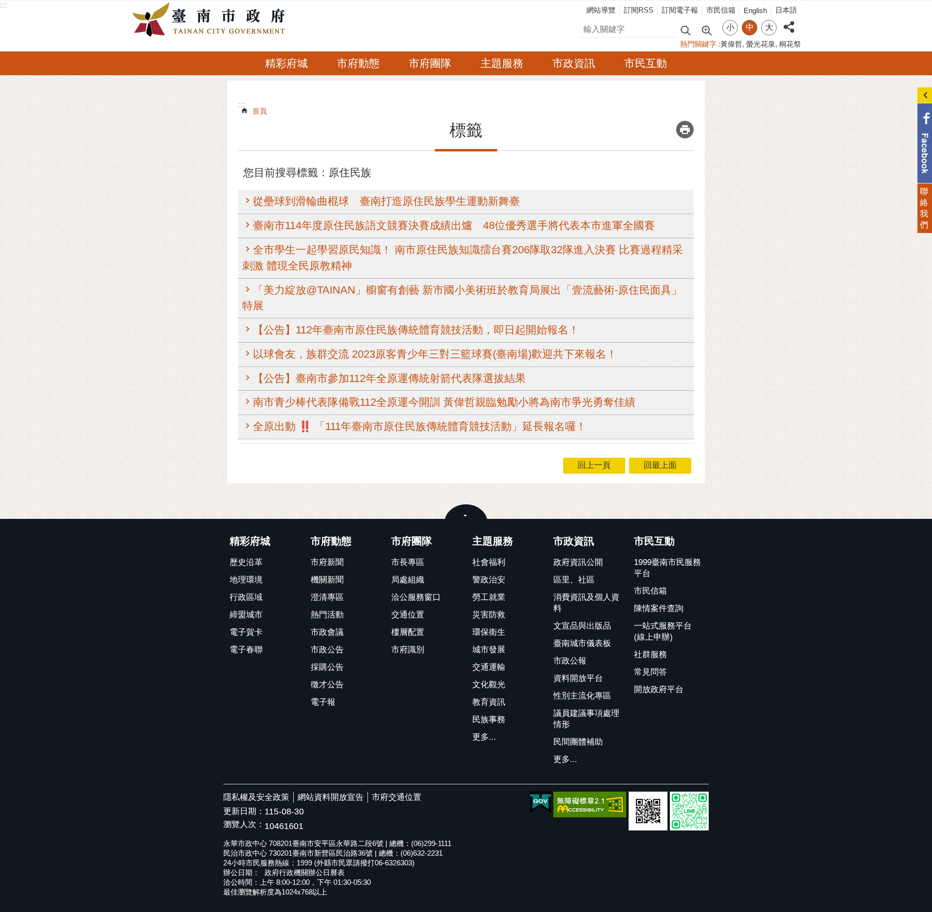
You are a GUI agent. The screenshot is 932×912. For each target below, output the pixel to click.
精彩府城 (286, 63)
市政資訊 (573, 63)
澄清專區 (327, 597)
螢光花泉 (760, 44)
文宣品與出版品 (582, 625)
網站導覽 (601, 10)
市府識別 (407, 649)
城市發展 (488, 649)
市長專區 (407, 562)
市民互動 (645, 63)
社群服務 (650, 654)
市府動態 (358, 63)
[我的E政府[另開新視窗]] (540, 803)
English (755, 10)
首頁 (259, 111)
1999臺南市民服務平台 (667, 568)
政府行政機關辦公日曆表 (305, 872)
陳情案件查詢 (658, 608)
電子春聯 (246, 649)
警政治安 (488, 579)
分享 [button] (789, 21)
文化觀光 (488, 684)
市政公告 (327, 649)
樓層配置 (407, 632)
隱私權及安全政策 (256, 797)
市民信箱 (720, 10)
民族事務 (488, 719)
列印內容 (685, 129)
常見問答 (650, 672)
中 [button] (750, 27)
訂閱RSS (638, 10)
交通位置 (407, 614)
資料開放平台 (578, 678)
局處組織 (407, 579)
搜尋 (588, 28)
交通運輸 (488, 667)
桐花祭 (790, 44)
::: (3, 5)
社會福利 (488, 562)
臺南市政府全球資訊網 (211, 19)
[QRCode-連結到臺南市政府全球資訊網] (648, 811)
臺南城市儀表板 (582, 643)
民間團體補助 (578, 741)
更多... (484, 737)
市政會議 (327, 632)
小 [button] (730, 27)
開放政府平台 (658, 689)
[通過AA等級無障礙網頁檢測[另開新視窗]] (589, 804)
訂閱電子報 (680, 10)
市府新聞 (327, 562)
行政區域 (246, 597)
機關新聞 (327, 579)
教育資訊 (488, 702)
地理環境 (246, 579)
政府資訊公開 (578, 562)
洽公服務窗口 (416, 597)
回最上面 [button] (660, 465)
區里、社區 (574, 579)
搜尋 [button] (685, 29)
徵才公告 (327, 684)
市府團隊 (430, 63)
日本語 (786, 10)
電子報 (323, 702)
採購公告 (327, 667)
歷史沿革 (246, 562)
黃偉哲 (731, 44)
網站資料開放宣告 (331, 797)
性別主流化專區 (582, 695)
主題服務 (502, 63)
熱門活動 (327, 614)
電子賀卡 (246, 632)
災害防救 (488, 614)
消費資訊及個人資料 (586, 603)
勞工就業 (488, 597)
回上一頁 (594, 465)
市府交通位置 (396, 797)
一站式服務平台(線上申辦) (663, 631)
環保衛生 (488, 632)
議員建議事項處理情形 (586, 719)
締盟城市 (246, 614)
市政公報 (569, 660)
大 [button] (769, 27)
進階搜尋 (706, 29)
